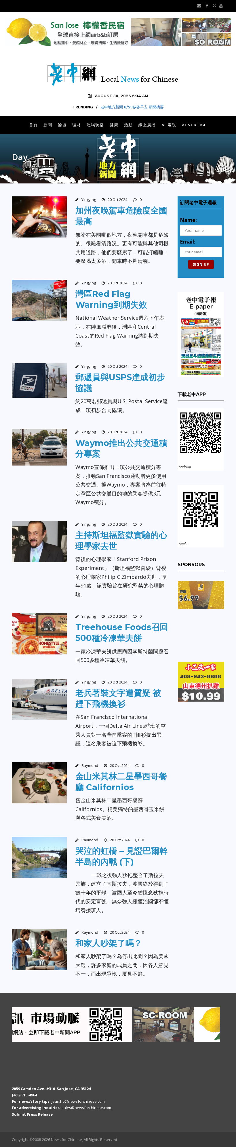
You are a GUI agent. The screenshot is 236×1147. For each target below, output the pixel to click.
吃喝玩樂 (95, 124)
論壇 (62, 124)
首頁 (33, 124)
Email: (187, 241)
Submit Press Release (32, 1114)
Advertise (194, 124)
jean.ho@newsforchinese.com (78, 1101)
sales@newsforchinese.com (86, 1107)
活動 (128, 124)
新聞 (47, 124)
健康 (114, 124)
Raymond (89, 765)
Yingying (88, 199)
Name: (188, 220)
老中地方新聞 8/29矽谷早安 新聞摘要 (132, 107)
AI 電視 (168, 124)
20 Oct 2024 (117, 199)
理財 (76, 124)
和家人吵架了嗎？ (108, 943)
